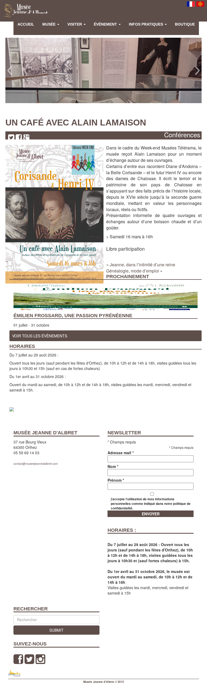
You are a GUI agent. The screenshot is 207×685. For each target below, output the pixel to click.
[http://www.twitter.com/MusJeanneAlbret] (29, 659)
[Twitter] (11, 137)
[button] (9, 70)
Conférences (182, 134)
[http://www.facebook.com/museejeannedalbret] (18, 659)
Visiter (75, 24)
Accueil (26, 24)
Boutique (185, 24)
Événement (106, 24)
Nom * (113, 466)
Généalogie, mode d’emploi (132, 271)
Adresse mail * (121, 452)
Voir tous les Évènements (39, 335)
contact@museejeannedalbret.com (35, 464)
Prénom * (116, 480)
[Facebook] (19, 137)
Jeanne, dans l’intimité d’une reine (142, 264)
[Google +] (26, 137)
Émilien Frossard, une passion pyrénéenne (72, 315)
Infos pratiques (146, 24)
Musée (49, 24)
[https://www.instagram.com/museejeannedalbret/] (40, 659)
